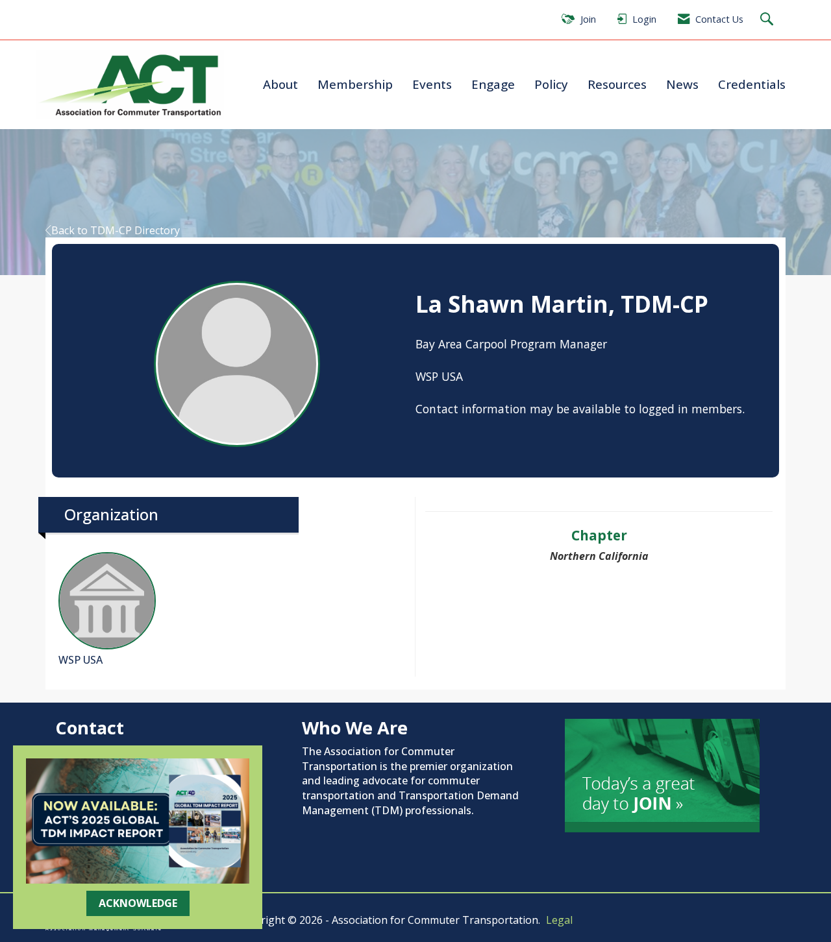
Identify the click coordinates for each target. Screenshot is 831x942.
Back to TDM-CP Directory (115, 230)
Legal (559, 920)
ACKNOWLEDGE (138, 903)
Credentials (752, 84)
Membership (355, 84)
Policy (551, 84)
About (280, 84)
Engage (493, 84)
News (682, 84)
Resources (617, 84)
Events (432, 84)
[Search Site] (768, 20)
